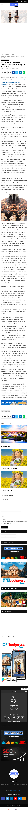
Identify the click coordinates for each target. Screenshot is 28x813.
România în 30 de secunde (10, 588)
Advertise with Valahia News (21, 1)
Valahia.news (5, 68)
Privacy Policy (20, 786)
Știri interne (7, 60)
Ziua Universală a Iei (6, 490)
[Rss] (24, 798)
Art (2, 411)
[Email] (20, 798)
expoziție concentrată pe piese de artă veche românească (13, 82)
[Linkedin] (11, 798)
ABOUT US (14, 781)
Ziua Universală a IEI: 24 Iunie (9, 468)
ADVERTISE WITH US (7, 542)
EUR (9, 636)
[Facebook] (3, 798)
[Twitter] (7, 798)
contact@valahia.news (16, 790)
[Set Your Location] (26, 691)
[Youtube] (15, 798)
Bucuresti (7, 411)
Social (2, 60)
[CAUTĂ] (25, 536)
